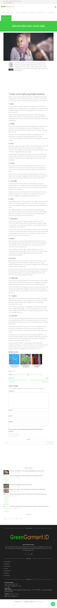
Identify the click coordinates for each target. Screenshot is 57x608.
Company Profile (6, 18)
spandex (40, 374)
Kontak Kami (39, 12)
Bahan (14, 374)
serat (32, 203)
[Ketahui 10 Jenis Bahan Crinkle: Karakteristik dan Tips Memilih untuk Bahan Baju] (6, 490)
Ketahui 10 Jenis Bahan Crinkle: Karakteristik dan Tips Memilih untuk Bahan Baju (27, 489)
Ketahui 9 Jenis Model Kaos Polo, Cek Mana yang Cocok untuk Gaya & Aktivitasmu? (28, 494)
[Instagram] (28, 554)
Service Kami (9, 12)
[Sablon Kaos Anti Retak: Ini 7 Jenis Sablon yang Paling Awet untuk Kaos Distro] (6, 472)
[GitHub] (17, 518)
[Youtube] (31, 554)
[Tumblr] (21, 518)
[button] (53, 604)
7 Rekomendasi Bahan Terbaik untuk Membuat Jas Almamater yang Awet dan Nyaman (29, 506)
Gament (18, 374)
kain (9, 225)
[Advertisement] (28, 81)
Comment (11, 391)
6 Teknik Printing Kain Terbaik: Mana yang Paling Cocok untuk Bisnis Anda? (26, 475)
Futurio (22, 601)
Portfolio (32, 12)
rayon (36, 374)
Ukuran (17, 12)
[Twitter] (5, 518)
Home (3, 12)
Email (10, 416)
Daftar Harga (24, 12)
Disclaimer (7, 564)
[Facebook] (9, 518)
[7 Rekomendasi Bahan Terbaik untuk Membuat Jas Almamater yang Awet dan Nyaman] (6, 509)
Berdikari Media (38, 601)
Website (10, 421)
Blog (45, 12)
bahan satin (32, 374)
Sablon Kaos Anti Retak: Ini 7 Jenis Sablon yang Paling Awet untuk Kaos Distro (27, 471)
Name (10, 410)
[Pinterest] (13, 518)
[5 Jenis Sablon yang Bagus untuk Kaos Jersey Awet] (6, 486)
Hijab (16, 63)
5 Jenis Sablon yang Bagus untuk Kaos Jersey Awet (21, 484)
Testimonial (51, 12)
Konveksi (23, 374)
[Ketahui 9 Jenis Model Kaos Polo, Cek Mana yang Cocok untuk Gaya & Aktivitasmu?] (6, 499)
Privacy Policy (8, 561)
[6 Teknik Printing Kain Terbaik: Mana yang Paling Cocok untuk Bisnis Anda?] (6, 479)
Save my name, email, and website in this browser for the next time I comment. (25, 430)
